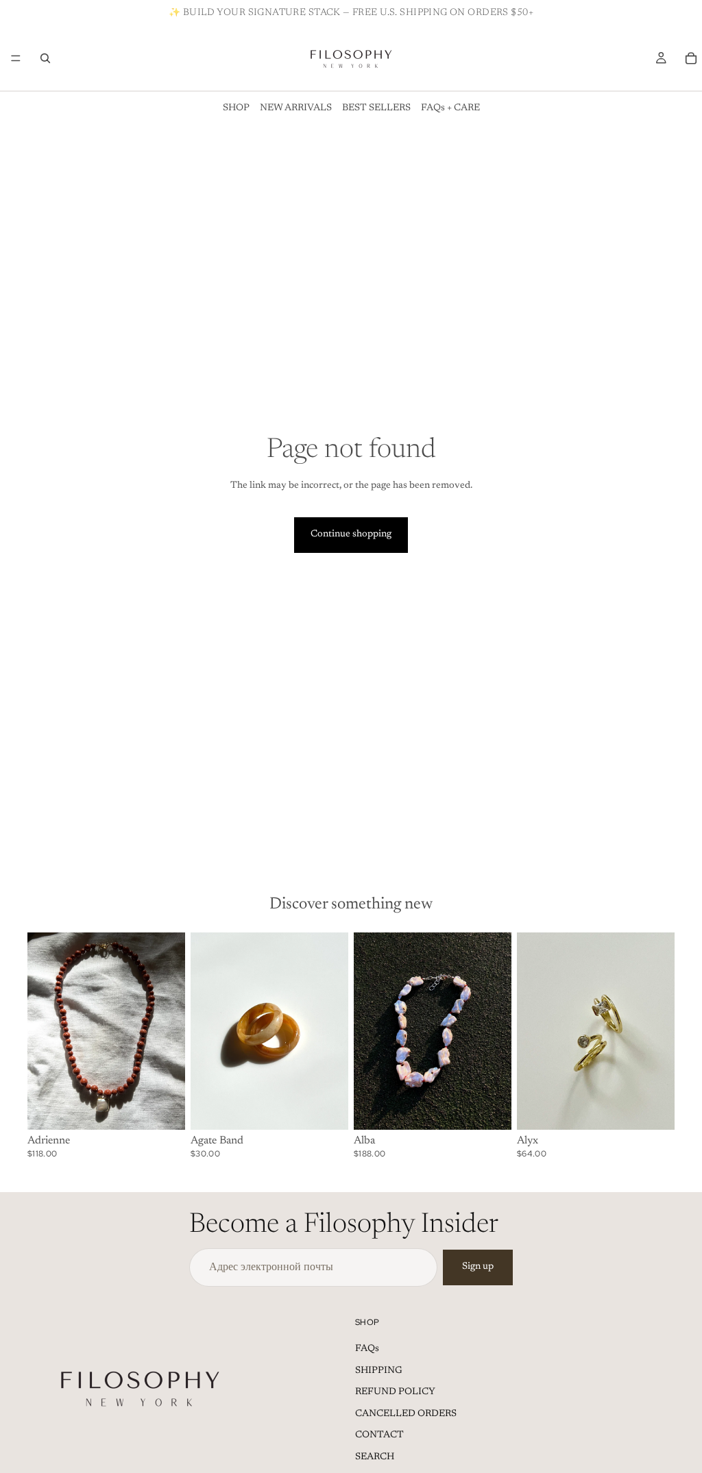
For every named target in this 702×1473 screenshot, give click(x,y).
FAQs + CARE (450, 108)
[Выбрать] (327, 1108)
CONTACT (379, 1435)
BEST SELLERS (376, 108)
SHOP (236, 108)
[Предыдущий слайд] (42, 1031)
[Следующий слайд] (170, 1031)
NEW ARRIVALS (296, 108)
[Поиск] (45, 58)
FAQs (367, 1349)
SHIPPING (378, 1371)
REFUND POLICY (395, 1392)
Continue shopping (351, 534)
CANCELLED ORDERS (406, 1414)
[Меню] (16, 58)
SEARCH (374, 1457)
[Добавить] (164, 1108)
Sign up (478, 1267)
